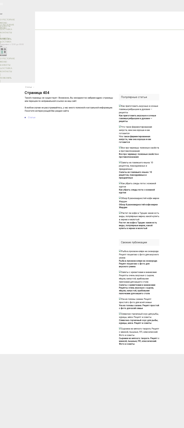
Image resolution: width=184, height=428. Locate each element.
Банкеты (5, 26)
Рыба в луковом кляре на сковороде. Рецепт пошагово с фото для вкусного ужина (138, 264)
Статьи (31, 117)
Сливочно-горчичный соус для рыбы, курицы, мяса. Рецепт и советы (138, 321)
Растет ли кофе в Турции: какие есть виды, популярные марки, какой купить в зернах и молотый (138, 225)
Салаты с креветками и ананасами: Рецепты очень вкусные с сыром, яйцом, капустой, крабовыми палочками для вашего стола (137, 289)
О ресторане (7, 19)
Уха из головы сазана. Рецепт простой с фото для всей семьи (139, 307)
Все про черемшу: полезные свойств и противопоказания (139, 155)
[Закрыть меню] (1, 13)
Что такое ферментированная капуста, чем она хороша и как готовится (135, 139)
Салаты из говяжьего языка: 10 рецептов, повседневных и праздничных (135, 175)
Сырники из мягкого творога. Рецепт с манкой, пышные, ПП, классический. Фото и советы (139, 341)
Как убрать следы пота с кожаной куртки (137, 191)
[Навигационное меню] (1, 4)
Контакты (6, 32)
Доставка (5, 42)
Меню (3, 23)
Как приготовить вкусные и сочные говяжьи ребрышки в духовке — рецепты (137, 118)
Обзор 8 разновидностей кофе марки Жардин (138, 206)
